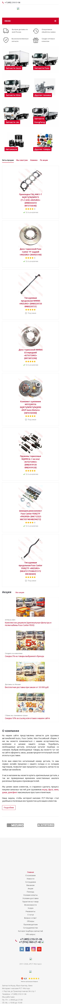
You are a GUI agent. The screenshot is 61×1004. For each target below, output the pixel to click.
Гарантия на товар (30, 902)
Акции (30, 888)
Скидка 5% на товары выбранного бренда (24, 656)
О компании (30, 875)
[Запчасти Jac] (16, 113)
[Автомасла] (16, 140)
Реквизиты (30, 911)
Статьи (30, 915)
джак (4, 792)
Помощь (30, 892)
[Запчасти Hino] (16, 86)
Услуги (30, 908)
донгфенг (12, 792)
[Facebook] (27, 949)
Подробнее (9, 807)
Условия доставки (30, 898)
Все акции (20, 592)
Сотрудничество (30, 928)
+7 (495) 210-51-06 (13, 2)
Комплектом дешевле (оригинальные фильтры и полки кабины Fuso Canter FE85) (28, 624)
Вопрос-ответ (30, 918)
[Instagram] (33, 949)
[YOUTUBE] (39, 949)
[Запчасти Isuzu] (16, 59)
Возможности (30, 905)
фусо (50, 789)
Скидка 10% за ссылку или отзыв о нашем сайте (27, 718)
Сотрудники (30, 882)
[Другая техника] (45, 86)
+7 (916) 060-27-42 (30, 942)
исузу (44, 789)
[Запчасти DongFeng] (45, 113)
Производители (31, 924)
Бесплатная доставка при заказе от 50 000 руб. (27, 687)
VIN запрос (30, 934)
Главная (30, 872)
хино (56, 789)
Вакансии (30, 885)
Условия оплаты (30, 895)
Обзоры (30, 921)
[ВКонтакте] (22, 949)
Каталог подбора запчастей (30, 931)
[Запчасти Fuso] (45, 59)
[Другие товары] (45, 140)
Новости (30, 879)
